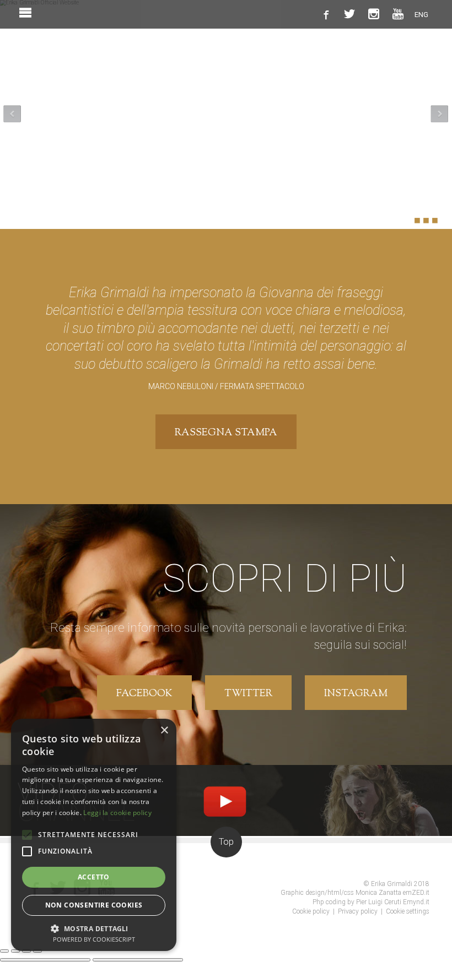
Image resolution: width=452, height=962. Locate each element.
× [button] (164, 730)
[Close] (4, 951)
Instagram (356, 694)
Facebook (144, 694)
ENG (421, 14)
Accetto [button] (94, 877)
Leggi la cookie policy (117, 812)
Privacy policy (358, 911)
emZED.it (416, 893)
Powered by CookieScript (94, 939)
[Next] (138, 959)
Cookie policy (311, 911)
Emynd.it (416, 902)
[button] (93, 927)
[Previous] (45, 959)
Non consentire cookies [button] (94, 905)
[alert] (93, 835)
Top (226, 842)
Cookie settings (407, 911)
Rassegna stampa (226, 433)
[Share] (15, 951)
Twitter (248, 694)
